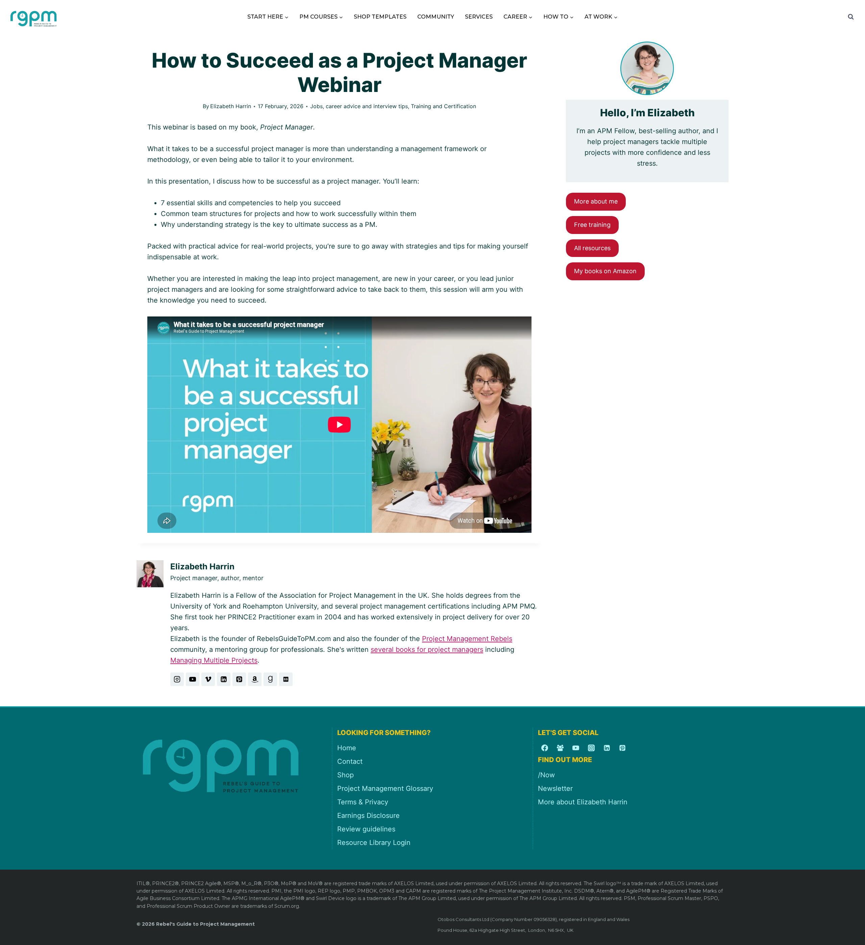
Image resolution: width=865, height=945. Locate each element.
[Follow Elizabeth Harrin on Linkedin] (223, 679)
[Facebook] (544, 748)
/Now (546, 775)
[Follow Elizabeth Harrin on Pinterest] (239, 679)
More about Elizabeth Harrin (582, 802)
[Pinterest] (622, 748)
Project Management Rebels (467, 639)
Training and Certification (443, 106)
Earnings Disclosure (368, 815)
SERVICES (479, 17)
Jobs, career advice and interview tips (359, 106)
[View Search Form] (851, 17)
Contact (350, 761)
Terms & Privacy (362, 802)
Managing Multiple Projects (213, 660)
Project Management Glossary (385, 788)
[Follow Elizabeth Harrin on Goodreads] (270, 679)
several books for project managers (427, 649)
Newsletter (555, 788)
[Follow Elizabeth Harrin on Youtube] (192, 679)
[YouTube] (576, 748)
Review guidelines (366, 829)
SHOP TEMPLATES (380, 17)
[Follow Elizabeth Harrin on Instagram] (177, 679)
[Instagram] (591, 748)
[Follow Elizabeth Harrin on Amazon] (255, 679)
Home (346, 748)
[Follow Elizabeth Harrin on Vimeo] (208, 679)
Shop (345, 775)
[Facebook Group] (560, 748)
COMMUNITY (435, 17)
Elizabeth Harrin (230, 106)
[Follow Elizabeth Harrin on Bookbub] (286, 679)
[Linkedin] (607, 748)
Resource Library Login (374, 842)
